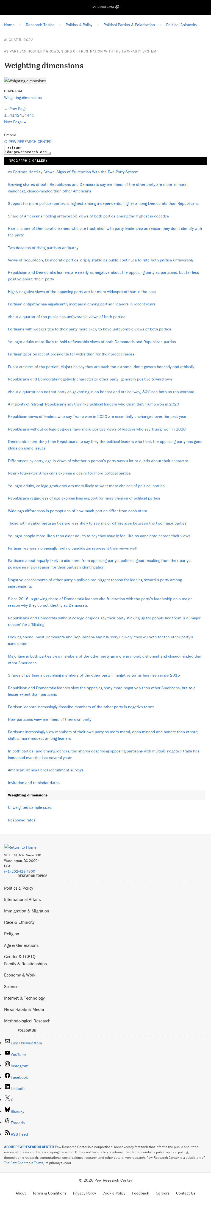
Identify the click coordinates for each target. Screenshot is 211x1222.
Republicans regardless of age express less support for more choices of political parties (84, 498)
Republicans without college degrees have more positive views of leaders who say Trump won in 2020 (97, 429)
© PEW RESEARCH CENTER (28, 141)
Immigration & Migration (26, 911)
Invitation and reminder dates (34, 782)
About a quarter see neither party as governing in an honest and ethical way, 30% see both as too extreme (101, 391)
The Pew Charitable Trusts (23, 1162)
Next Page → (15, 121)
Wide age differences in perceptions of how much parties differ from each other (77, 510)
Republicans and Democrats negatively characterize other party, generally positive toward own (90, 379)
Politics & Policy (18, 888)
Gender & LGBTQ (19, 956)
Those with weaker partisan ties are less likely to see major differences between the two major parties (97, 523)
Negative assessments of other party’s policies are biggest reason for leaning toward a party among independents (95, 583)
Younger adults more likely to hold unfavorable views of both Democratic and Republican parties (92, 341)
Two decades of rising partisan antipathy (43, 247)
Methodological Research (27, 1021)
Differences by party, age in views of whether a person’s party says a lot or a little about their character (98, 460)
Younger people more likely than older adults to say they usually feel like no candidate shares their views (99, 535)
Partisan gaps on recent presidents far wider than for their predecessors (71, 354)
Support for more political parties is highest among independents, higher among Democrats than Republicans (103, 203)
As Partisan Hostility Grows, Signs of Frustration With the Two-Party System (80, 51)
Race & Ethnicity (19, 922)
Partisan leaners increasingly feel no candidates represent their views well (72, 548)
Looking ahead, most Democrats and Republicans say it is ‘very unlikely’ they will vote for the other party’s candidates (100, 640)
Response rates (21, 820)
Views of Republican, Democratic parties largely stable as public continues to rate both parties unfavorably (100, 260)
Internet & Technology (24, 998)
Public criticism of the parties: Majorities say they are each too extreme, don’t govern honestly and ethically (101, 366)
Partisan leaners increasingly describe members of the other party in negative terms (81, 706)
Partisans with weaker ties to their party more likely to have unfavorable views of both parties (89, 329)
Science (11, 986)
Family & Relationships (25, 963)
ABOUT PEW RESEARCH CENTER (29, 1146)
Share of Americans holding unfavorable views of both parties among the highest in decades (88, 216)
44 (26, 115)
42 (17, 115)
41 (12, 115)
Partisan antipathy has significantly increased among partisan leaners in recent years (82, 304)
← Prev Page (15, 108)
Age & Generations (21, 945)
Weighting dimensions (23, 97)
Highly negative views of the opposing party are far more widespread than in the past (82, 291)
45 (31, 115)
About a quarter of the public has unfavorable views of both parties (66, 316)
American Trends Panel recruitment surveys (46, 770)
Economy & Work (19, 975)
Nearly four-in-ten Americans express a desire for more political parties (69, 473)
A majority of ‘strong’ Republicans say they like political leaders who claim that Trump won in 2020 (93, 404)
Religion (11, 933)
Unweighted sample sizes (30, 807)
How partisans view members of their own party (49, 719)
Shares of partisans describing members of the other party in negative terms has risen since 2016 (94, 675)
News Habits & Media (24, 1009)
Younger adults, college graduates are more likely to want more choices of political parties (86, 485)
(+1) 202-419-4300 (19, 871)
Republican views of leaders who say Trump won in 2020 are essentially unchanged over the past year (97, 416)
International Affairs (22, 899)
